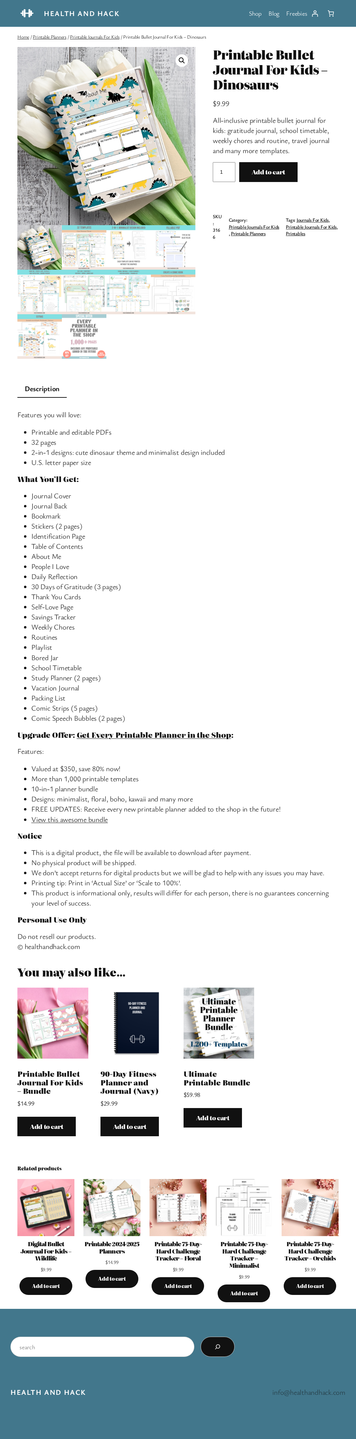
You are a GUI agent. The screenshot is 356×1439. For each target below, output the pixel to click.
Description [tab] (42, 388)
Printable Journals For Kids (95, 36)
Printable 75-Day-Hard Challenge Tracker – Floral (178, 1251)
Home (23, 36)
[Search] (218, 1347)
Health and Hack (81, 13)
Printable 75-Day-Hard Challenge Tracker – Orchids (310, 1251)
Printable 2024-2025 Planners (111, 1247)
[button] (182, 60)
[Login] (315, 13)
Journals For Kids (313, 219)
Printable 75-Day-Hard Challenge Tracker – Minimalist (244, 1254)
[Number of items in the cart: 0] (331, 13)
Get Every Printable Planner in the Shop (154, 734)
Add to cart (268, 171)
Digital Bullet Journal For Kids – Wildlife (46, 1251)
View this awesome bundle (69, 819)
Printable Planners (49, 36)
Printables (295, 233)
